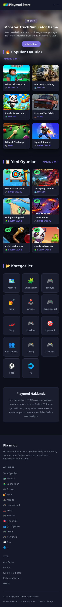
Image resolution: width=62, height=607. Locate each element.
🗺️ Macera (9, 478)
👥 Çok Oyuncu (11, 526)
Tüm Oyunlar (10, 473)
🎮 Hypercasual (11, 504)
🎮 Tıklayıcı (9, 489)
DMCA (6, 583)
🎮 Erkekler (9, 515)
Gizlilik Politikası (12, 572)
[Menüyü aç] (55, 5)
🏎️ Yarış (7, 510)
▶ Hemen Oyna (31, 44)
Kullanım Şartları (12, 578)
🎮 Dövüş (8, 531)
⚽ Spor (7, 542)
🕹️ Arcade (8, 499)
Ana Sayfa (8, 562)
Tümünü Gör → (11, 58)
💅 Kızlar (8, 494)
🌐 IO (6, 547)
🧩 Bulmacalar (11, 483)
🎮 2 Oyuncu (10, 536)
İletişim (7, 567)
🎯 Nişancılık (10, 520)
